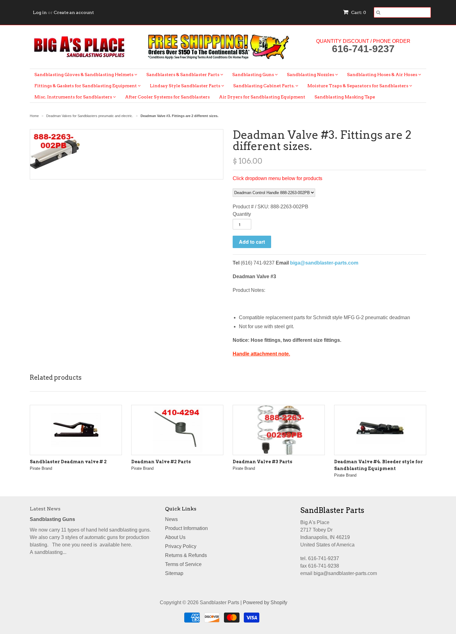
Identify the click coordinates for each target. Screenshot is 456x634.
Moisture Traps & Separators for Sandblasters (358, 85)
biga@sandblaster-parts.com (324, 262)
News (171, 519)
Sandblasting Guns (253, 74)
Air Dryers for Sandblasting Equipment (262, 96)
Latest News (45, 509)
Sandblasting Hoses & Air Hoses (382, 74)
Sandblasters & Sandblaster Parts (183, 74)
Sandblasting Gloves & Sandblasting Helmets (84, 74)
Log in (40, 12)
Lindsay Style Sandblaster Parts (185, 85)
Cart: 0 (358, 12)
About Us (175, 537)
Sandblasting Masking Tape (345, 96)
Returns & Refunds (186, 555)
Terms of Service (183, 564)
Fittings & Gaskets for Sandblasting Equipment (86, 85)
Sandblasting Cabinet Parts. (264, 85)
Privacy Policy (180, 546)
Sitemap (174, 573)
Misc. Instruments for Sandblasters (73, 96)
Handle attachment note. (261, 353)
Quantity (242, 214)
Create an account (74, 12)
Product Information (186, 528)
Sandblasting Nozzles (311, 74)
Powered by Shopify (265, 602)
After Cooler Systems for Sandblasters (167, 96)
